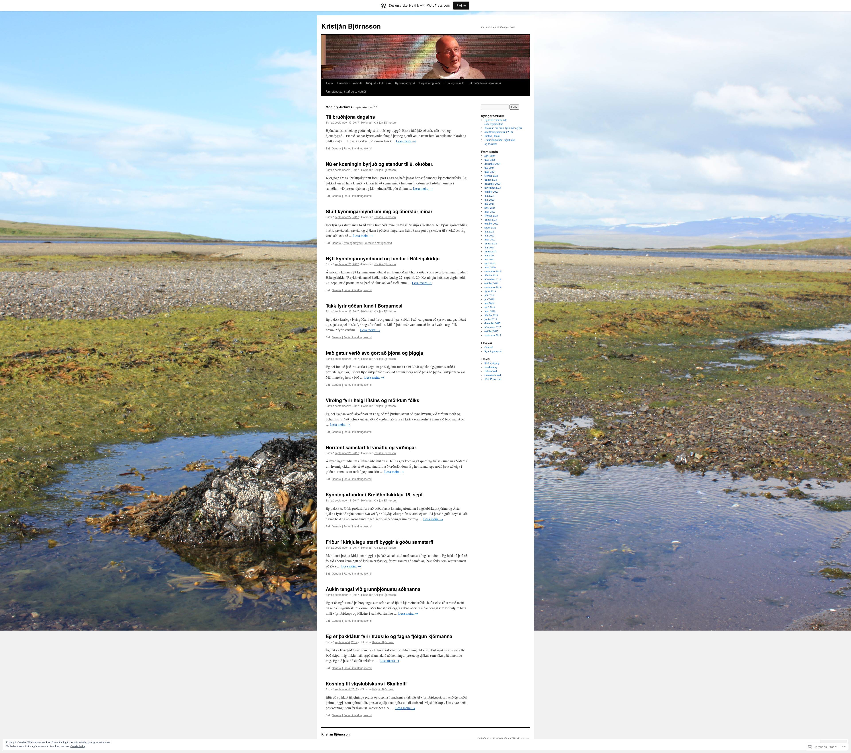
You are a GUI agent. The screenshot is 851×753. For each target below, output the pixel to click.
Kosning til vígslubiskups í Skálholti (366, 683)
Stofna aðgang (492, 363)
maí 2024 (489, 167)
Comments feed (492, 375)
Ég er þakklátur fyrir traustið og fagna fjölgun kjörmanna (389, 636)
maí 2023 (489, 203)
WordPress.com (492, 379)
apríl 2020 (489, 263)
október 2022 (491, 223)
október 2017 (491, 331)
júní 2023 (489, 199)
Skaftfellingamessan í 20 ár (498, 132)
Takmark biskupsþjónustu (484, 83)
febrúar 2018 (491, 315)
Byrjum (461, 5)
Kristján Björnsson (351, 26)
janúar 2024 (490, 179)
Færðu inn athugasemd (358, 148)
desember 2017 (492, 323)
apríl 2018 (489, 307)
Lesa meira (406, 141)
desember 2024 (492, 163)
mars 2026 (490, 159)
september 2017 (492, 335)
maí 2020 (489, 259)
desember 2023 (492, 183)
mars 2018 (490, 311)
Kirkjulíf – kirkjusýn (378, 83)
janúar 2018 (490, 319)
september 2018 (492, 287)
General (337, 148)
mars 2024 (490, 171)
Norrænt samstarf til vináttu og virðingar (371, 447)
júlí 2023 (489, 195)
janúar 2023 (490, 219)
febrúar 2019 (491, 275)
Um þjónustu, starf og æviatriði (346, 91)
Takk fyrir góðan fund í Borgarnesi (364, 305)
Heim (329, 83)
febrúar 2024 (491, 175)
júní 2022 (489, 235)
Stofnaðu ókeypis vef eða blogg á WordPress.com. (503, 738)
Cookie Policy (77, 746)
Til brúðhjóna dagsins (350, 116)
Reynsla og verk (429, 83)
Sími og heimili (454, 83)
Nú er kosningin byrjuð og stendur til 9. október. (379, 164)
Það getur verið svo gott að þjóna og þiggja (374, 352)
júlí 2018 (489, 295)
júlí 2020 (489, 255)
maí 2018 (489, 303)
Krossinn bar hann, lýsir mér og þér (503, 128)
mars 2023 (490, 211)
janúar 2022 (490, 243)
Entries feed (490, 371)
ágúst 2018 (490, 291)
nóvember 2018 (492, 279)
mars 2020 (490, 267)
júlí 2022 (489, 231)
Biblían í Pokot (492, 135)
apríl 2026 (489, 155)
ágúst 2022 (490, 227)
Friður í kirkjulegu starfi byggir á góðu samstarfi (379, 541)
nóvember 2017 (492, 327)
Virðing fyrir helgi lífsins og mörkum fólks (372, 400)
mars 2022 (490, 239)
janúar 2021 (490, 251)
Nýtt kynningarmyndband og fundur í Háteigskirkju (383, 258)
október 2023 (491, 191)
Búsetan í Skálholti (349, 83)
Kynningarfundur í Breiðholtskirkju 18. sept (374, 494)
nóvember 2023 (492, 187)
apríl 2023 (489, 207)
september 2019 (492, 271)
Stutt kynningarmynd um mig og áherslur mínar (379, 211)
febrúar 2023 (491, 215)
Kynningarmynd (405, 83)
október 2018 (491, 283)
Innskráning (490, 367)
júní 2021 (489, 247)
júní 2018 (489, 299)
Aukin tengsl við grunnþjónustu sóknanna (373, 589)
